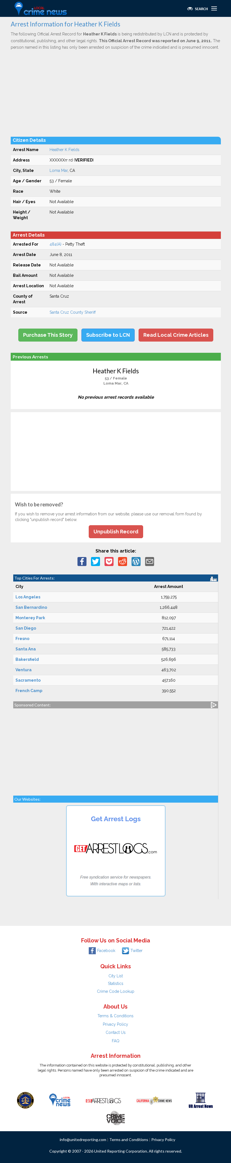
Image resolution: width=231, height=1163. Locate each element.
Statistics (115, 983)
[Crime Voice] (115, 1116)
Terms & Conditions (115, 1016)
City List (115, 976)
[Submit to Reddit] (122, 561)
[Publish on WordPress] (136, 561)
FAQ (115, 1041)
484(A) (55, 244)
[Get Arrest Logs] (103, 1099)
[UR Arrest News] (200, 1099)
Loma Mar (59, 170)
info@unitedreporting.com (83, 1139)
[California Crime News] (154, 1099)
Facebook (106, 950)
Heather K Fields (64, 149)
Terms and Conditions (128, 1139)
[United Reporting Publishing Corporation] (25, 1099)
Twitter (136, 950)
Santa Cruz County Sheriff (73, 312)
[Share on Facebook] (81, 561)
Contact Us (116, 1032)
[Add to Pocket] (109, 561)
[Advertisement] (116, 93)
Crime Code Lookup (115, 991)
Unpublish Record (116, 532)
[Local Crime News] (59, 1099)
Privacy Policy (115, 1024)
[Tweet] (95, 561)
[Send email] (149, 561)
